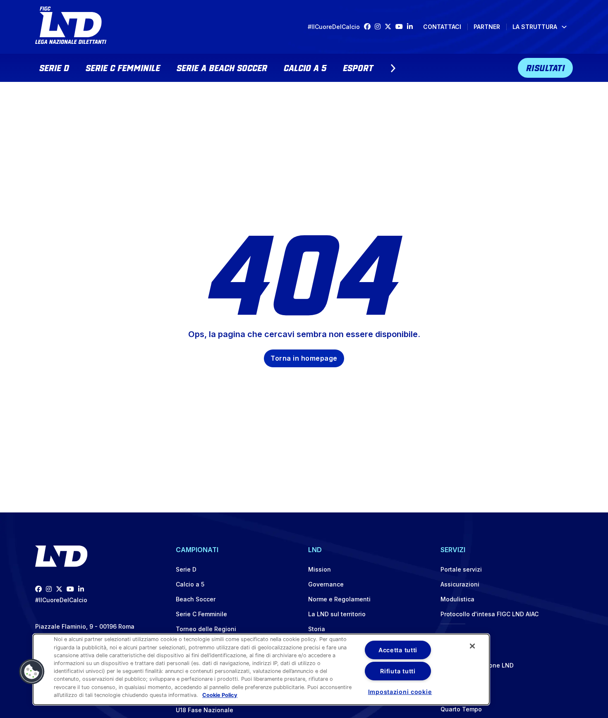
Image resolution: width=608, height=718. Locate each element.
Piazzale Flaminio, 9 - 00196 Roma (84, 626)
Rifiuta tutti (397, 671)
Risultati (545, 67)
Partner (487, 26)
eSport (358, 67)
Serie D (54, 67)
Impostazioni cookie (400, 691)
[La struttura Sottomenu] (564, 27)
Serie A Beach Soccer (222, 67)
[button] (32, 671)
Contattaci (442, 26)
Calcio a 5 (305, 67)
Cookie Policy (219, 695)
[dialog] (261, 669)
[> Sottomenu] (392, 68)
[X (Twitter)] (390, 26)
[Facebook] (369, 26)
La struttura (534, 26)
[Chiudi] (472, 646)
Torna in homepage (304, 358)
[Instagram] (380, 26)
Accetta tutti (397, 649)
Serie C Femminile (123, 67)
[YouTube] (401, 26)
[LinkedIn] (412, 26)
